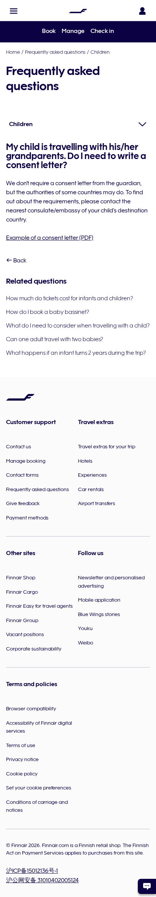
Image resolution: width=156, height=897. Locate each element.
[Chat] (147, 886)
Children (99, 52)
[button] (13, 11)
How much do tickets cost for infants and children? (69, 298)
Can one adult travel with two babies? (54, 339)
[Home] (78, 11)
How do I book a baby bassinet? (47, 312)
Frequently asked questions (55, 52)
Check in (102, 31)
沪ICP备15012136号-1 (32, 870)
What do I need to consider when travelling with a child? (78, 325)
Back (19, 260)
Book (49, 31)
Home (13, 52)
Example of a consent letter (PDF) (50, 237)
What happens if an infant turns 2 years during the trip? (76, 352)
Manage (73, 31)
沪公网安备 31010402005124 (42, 880)
